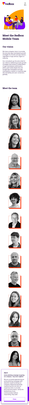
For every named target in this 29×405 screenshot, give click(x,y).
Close (14, 399)
